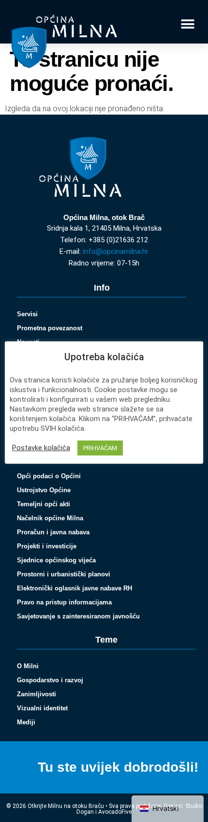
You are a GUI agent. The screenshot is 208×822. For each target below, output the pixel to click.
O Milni (28, 666)
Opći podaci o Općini (49, 476)
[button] (187, 24)
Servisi (27, 314)
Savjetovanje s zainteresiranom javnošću (78, 616)
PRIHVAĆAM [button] (100, 448)
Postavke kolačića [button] (41, 447)
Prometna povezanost (49, 328)
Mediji (26, 722)
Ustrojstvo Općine (44, 490)
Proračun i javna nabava (53, 532)
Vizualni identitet (42, 708)
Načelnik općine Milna (50, 518)
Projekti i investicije (46, 546)
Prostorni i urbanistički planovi (63, 574)
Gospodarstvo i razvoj (50, 680)
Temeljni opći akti (43, 504)
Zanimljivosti (36, 694)
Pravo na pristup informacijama (64, 602)
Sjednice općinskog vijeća (56, 560)
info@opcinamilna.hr (116, 251)
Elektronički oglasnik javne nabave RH (74, 588)
